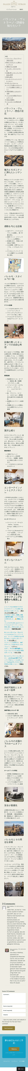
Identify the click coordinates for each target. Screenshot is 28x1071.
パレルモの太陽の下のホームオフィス (14, 97)
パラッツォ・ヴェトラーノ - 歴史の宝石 (14, 59)
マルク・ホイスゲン (14, 949)
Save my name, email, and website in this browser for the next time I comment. (14, 1022)
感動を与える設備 (11, 67)
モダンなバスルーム (12, 83)
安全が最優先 (11, 100)
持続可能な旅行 (16, 629)
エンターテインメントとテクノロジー (14, 80)
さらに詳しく (13, 640)
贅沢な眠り (9, 77)
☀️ (16, 619)
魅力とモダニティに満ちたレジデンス (14, 63)
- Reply (12, 950)
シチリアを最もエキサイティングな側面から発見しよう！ (14, 87)
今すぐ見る (18, 652)
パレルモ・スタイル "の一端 (13, 70)
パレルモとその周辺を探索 (14, 103)
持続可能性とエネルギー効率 (14, 92)
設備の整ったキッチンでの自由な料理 (14, 74)
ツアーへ (14, 646)
